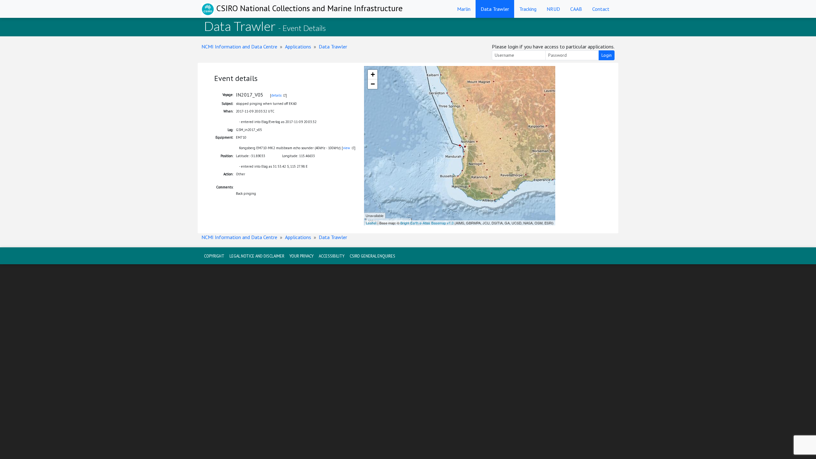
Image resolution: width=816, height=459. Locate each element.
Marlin (463, 9)
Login (606, 55)
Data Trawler (495, 9)
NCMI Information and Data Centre (239, 46)
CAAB (576, 9)
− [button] (373, 84)
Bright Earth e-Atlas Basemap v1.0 (427, 222)
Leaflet (371, 222)
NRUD (553, 9)
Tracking (527, 9)
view (346, 148)
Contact (600, 9)
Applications (298, 46)
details (276, 95)
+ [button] (373, 74)
